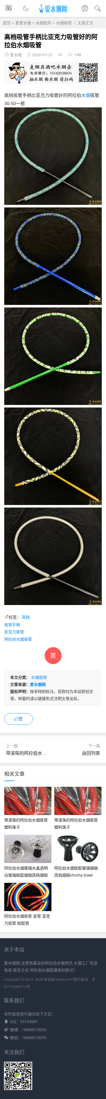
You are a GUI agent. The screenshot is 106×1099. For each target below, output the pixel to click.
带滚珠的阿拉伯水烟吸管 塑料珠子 (40, 753)
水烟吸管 (64, 22)
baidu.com (64, 979)
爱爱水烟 (23, 22)
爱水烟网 (38, 684)
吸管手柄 (12, 624)
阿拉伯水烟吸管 (18, 639)
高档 (26, 617)
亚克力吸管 (14, 631)
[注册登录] (84, 9)
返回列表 (91, 753)
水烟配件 (43, 22)
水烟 (85, 95)
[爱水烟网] (53, 13)
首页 (7, 22)
